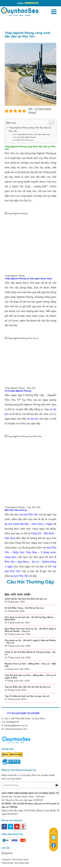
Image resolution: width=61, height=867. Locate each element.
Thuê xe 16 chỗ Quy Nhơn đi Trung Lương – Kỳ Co (30, 653)
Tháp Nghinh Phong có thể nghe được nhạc (33, 134)
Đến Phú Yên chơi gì (25, 140)
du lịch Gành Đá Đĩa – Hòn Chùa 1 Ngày (29, 524)
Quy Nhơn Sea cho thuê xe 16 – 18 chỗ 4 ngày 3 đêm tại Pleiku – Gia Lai (30, 629)
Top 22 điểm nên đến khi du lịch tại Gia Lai (27, 687)
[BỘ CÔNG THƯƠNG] (11, 761)
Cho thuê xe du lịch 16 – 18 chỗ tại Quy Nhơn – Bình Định (30, 618)
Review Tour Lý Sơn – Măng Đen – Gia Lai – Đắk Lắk (30, 664)
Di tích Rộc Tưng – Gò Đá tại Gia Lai (24, 608)
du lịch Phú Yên (29, 514)
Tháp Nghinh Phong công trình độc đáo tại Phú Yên (30, 129)
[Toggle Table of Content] (49, 123)
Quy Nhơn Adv (21, 863)
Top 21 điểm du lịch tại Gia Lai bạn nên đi (27, 696)
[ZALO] (53, 837)
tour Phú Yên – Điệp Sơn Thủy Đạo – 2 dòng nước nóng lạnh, (30, 552)
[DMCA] (12, 754)
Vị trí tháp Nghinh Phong (26, 137)
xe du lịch (32, 418)
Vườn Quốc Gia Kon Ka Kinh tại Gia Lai (26, 598)
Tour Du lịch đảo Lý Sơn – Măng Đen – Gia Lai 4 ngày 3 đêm (30, 676)
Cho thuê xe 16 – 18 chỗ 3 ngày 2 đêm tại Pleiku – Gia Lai (30, 641)
